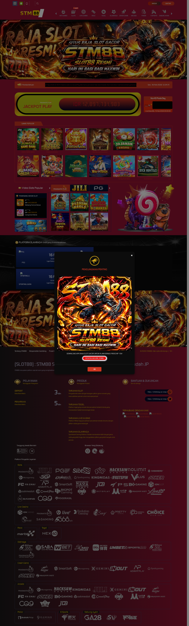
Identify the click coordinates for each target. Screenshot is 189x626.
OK (95, 369)
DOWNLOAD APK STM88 (94, 358)
